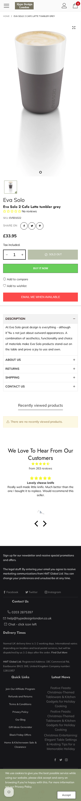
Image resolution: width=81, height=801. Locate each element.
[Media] (74, 28)
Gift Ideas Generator (20, 727)
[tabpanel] (40, 98)
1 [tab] (40, 172)
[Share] (24, 226)
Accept (66, 795)
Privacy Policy (20, 711)
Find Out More (59, 652)
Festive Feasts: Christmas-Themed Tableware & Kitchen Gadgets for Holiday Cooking (61, 697)
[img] (40, 463)
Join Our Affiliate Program (20, 688)
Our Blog (20, 719)
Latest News (61, 677)
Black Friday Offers (20, 734)
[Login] (64, 5)
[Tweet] (32, 226)
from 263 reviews (40, 468)
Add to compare (17, 279)
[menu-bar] (8, 5)
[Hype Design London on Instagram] (66, 760)
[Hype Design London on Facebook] (55, 760)
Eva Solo (14, 199)
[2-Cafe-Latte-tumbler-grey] (40, 98)
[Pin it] (39, 226)
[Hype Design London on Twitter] (60, 760)
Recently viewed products (40, 405)
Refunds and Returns (20, 696)
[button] (7, 254)
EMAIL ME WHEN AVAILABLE (40, 297)
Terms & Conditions (20, 704)
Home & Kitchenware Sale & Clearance (20, 745)
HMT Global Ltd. (12, 661)
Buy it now (40, 268)
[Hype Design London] (24, 5)
